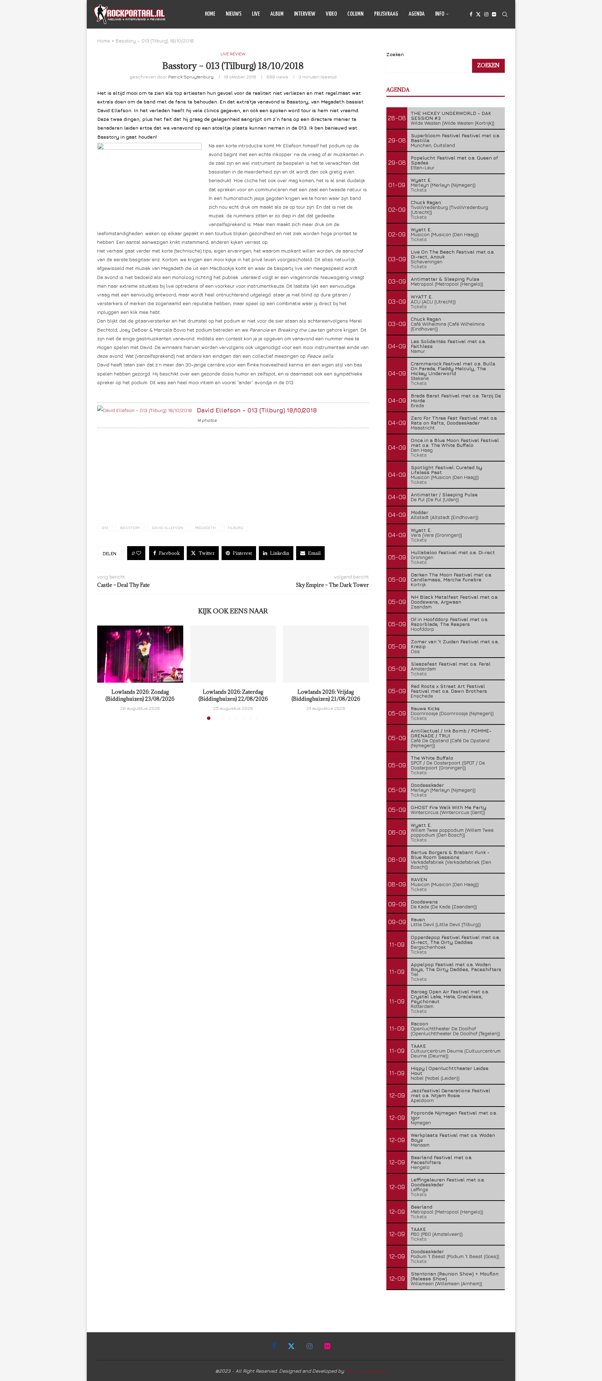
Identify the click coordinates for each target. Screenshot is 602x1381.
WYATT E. (422, 297)
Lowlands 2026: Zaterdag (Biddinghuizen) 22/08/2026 (233, 696)
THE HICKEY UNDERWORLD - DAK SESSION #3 (451, 115)
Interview (304, 14)
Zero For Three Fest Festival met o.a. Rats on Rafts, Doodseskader (454, 420)
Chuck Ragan (426, 202)
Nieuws (233, 14)
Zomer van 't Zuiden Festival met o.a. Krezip (455, 643)
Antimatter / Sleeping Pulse (444, 494)
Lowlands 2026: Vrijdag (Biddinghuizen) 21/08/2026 (326, 696)
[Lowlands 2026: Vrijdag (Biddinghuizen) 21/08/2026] (326, 654)
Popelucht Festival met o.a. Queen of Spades (454, 160)
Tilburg (235, 527)
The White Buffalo (432, 758)
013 (105, 527)
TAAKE (418, 1046)
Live (256, 14)
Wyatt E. (421, 180)
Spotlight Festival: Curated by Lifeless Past (446, 469)
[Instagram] (486, 14)
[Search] (504, 14)
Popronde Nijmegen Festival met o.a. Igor (454, 1115)
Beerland (421, 1207)
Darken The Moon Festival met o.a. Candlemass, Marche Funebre (451, 577)
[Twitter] (478, 14)
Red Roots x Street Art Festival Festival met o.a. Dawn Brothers (449, 688)
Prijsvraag (386, 14)
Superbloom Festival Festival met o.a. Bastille (455, 137)
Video (331, 14)
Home (210, 14)
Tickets (419, 190)
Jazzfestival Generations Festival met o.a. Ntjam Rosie (450, 1092)
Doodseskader (427, 785)
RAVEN (419, 879)
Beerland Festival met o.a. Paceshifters (441, 1159)
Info (439, 14)
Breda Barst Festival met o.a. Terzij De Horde (456, 398)
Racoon (419, 1023)
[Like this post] (138, 553)
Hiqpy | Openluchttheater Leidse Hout (449, 1070)
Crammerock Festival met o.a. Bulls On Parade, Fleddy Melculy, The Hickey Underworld (453, 368)
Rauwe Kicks (425, 708)
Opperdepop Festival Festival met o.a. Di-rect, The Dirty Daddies (455, 939)
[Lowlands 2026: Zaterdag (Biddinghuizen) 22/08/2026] (233, 654)
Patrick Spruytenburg (191, 76)
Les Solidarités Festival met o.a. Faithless (448, 343)
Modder (419, 512)
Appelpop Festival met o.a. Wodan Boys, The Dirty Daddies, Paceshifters (456, 966)
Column (355, 14)
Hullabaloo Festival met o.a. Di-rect (453, 552)
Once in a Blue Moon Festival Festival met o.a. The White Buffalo (455, 442)
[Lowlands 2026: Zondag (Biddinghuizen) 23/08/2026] (140, 654)
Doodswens (424, 902)
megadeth (205, 527)
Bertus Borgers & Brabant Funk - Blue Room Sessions (450, 854)
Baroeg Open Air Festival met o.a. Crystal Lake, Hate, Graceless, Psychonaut (450, 996)
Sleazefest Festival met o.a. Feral (451, 664)
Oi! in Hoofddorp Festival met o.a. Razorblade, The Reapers (449, 621)
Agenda (417, 14)
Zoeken (395, 54)
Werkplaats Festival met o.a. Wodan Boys (453, 1137)
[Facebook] (471, 14)
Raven (418, 919)
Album (277, 14)
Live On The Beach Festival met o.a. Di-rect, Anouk (453, 254)
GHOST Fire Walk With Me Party (448, 807)
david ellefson (167, 527)
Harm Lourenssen (366, 1371)
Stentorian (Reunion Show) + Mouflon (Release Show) (455, 1276)
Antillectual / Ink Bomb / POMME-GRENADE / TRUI (451, 733)
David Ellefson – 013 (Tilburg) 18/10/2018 (257, 410)
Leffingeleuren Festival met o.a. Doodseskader (448, 1182)
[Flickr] (494, 14)
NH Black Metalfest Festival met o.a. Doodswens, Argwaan (455, 599)
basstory (130, 527)
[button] (107, 672)
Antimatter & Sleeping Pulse (445, 279)
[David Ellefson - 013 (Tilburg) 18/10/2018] (144, 410)
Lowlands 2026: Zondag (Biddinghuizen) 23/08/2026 (140, 696)
